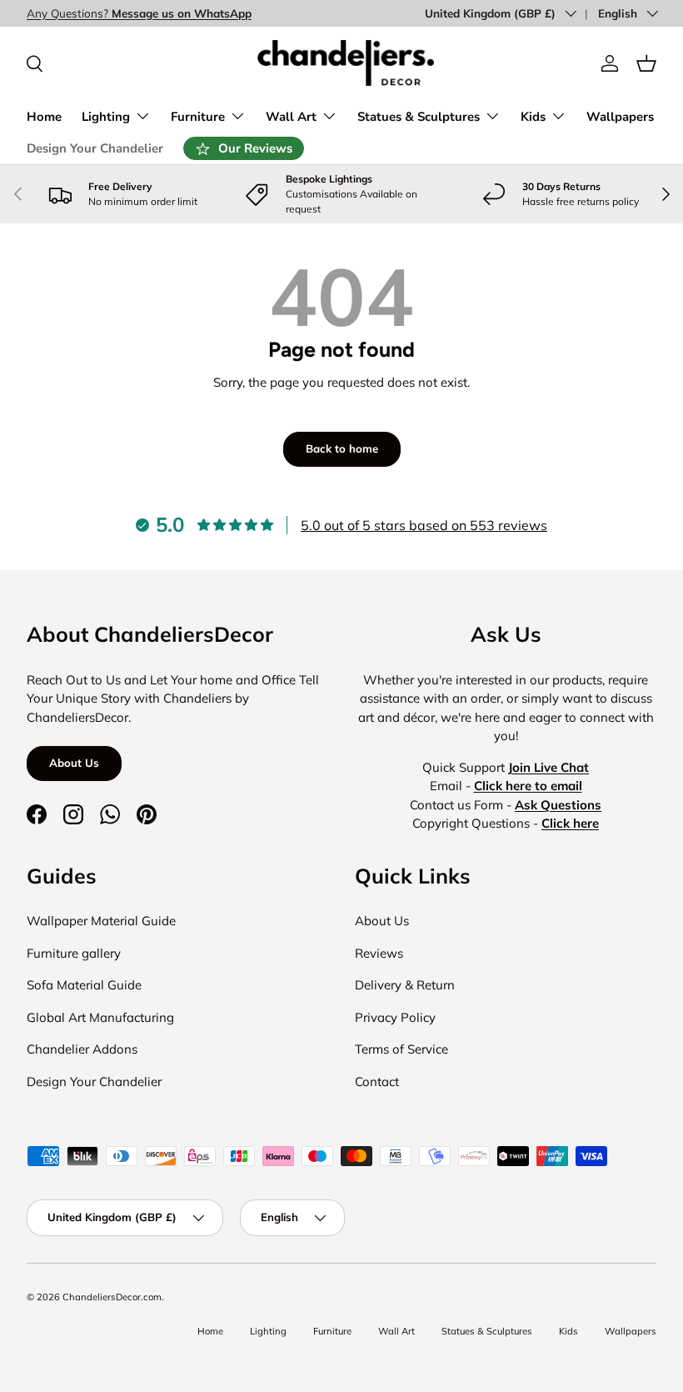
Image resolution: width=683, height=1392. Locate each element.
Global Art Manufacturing (100, 1017)
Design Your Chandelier (95, 148)
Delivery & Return (405, 985)
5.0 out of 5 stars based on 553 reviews (424, 525)
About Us (74, 762)
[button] (646, 63)
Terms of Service (401, 1049)
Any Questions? (139, 13)
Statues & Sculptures (486, 1331)
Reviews (379, 953)
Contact (377, 1081)
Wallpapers (620, 116)
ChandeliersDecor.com (112, 1297)
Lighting (268, 1331)
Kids (568, 1331)
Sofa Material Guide (84, 985)
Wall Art (396, 1331)
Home (44, 116)
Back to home (342, 448)
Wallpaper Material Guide (101, 921)
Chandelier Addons (82, 1049)
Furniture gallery (74, 953)
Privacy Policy (395, 1017)
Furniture (332, 1331)
